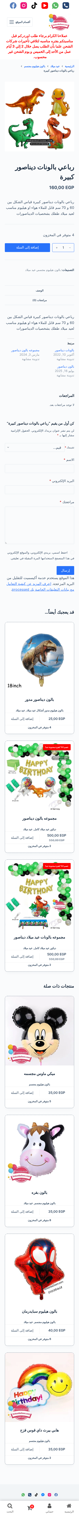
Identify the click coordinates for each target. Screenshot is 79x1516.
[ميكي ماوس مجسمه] (39, 1030)
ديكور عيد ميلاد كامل (45, 829)
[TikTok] (34, 5)
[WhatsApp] (55, 5)
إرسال (65, 570)
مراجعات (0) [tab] (39, 300)
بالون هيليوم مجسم (49, 270)
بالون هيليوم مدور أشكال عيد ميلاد (45, 710)
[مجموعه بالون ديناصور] (39, 775)
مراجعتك (67, 502)
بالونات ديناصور (64, 350)
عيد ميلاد (30, 270)
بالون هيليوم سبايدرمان (39, 1311)
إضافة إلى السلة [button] (22, 719)
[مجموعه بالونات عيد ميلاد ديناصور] (39, 894)
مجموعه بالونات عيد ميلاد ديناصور (39, 937)
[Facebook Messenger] (43, 1494)
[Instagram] (23, 5)
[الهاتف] (66, 5)
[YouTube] (44, 5)
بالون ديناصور (65, 366)
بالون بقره (39, 1192)
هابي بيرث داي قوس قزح (39, 1430)
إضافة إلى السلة (27, 247)
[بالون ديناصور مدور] (39, 657)
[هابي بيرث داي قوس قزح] (39, 1387)
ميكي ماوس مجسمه (39, 1073)
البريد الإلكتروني (61, 481)
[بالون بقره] (39, 1149)
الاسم (69, 460)
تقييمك (69, 447)
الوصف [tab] (39, 290)
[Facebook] (13, 5)
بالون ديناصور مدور (39, 699)
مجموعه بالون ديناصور (25, 350)
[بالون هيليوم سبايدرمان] (39, 1268)
